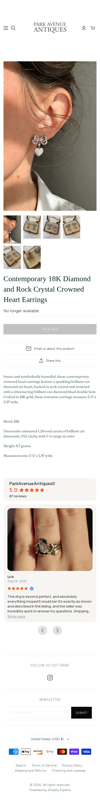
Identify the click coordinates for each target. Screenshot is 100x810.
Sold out (50, 329)
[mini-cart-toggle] (93, 28)
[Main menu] (5, 28)
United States (47, 739)
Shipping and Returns (30, 771)
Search (21, 765)
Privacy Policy (72, 765)
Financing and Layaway (69, 771)
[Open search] (13, 28)
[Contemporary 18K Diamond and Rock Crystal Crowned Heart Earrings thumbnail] (12, 229)
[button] (16, 616)
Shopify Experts (59, 790)
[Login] (83, 28)
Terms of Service (44, 765)
